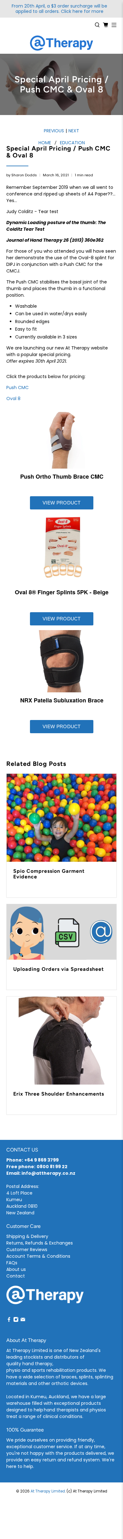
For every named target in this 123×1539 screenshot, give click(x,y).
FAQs (11, 1263)
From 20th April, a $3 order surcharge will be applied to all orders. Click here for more (59, 9)
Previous (54, 131)
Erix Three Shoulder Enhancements (58, 1094)
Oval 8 (13, 398)
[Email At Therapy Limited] (23, 1320)
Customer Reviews (26, 1249)
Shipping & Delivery (27, 1236)
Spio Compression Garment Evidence (49, 874)
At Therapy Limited (48, 1491)
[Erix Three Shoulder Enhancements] (62, 1041)
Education (72, 142)
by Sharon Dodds (21, 175)
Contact (15, 1276)
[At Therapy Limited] (61, 43)
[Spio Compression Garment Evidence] (62, 818)
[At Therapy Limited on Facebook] (9, 1320)
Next (73, 131)
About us (16, 1269)
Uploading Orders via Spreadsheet (58, 969)
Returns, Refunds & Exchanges (39, 1243)
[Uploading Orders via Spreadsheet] (62, 932)
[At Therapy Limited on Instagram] (16, 1320)
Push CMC (17, 387)
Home (44, 142)
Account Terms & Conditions (38, 1256)
